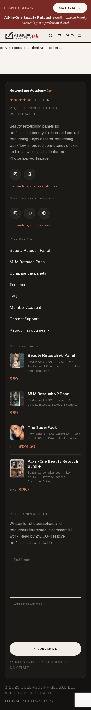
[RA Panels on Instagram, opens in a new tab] (15, 174)
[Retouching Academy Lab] (21, 35)
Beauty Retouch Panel (30, 250)
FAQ (13, 296)
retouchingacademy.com (30, 225)
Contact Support (24, 318)
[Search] (50, 35)
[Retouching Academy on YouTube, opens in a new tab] (29, 213)
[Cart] (59, 35)
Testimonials (21, 284)
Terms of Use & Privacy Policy (29, 701)
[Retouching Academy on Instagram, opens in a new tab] (15, 213)
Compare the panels (28, 273)
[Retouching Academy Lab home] (29, 174)
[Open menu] (79, 35)
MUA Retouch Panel (28, 261)
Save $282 (70, 8)
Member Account (25, 307)
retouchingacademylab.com (33, 186)
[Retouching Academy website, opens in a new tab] (44, 213)
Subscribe (47, 649)
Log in (69, 35)
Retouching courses (28, 330)
